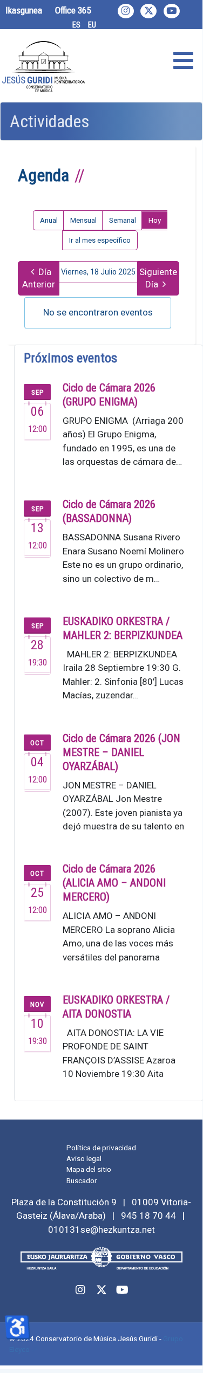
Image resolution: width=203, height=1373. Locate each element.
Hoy (154, 220)
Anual (49, 220)
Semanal (122, 220)
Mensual (83, 220)
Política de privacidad (101, 1147)
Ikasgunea (23, 10)
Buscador (81, 1180)
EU (92, 24)
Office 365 (73, 10)
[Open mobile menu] (183, 61)
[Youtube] (172, 11)
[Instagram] (126, 11)
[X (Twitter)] (148, 11)
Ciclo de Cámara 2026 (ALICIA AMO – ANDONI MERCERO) (114, 882)
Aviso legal (84, 1158)
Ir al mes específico (100, 240)
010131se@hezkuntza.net (101, 1229)
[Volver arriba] (182, 1348)
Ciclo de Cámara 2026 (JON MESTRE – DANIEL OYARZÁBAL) (121, 752)
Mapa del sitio (88, 1169)
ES (76, 24)
